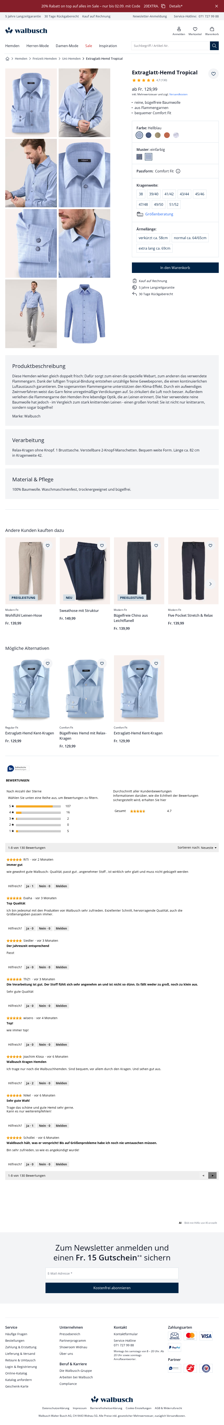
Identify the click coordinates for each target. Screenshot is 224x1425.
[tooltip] (18, 768)
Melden (61, 886)
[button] (212, 1175)
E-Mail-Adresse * (60, 1273)
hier (163, 800)
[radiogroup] (175, 131)
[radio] (139, 135)
